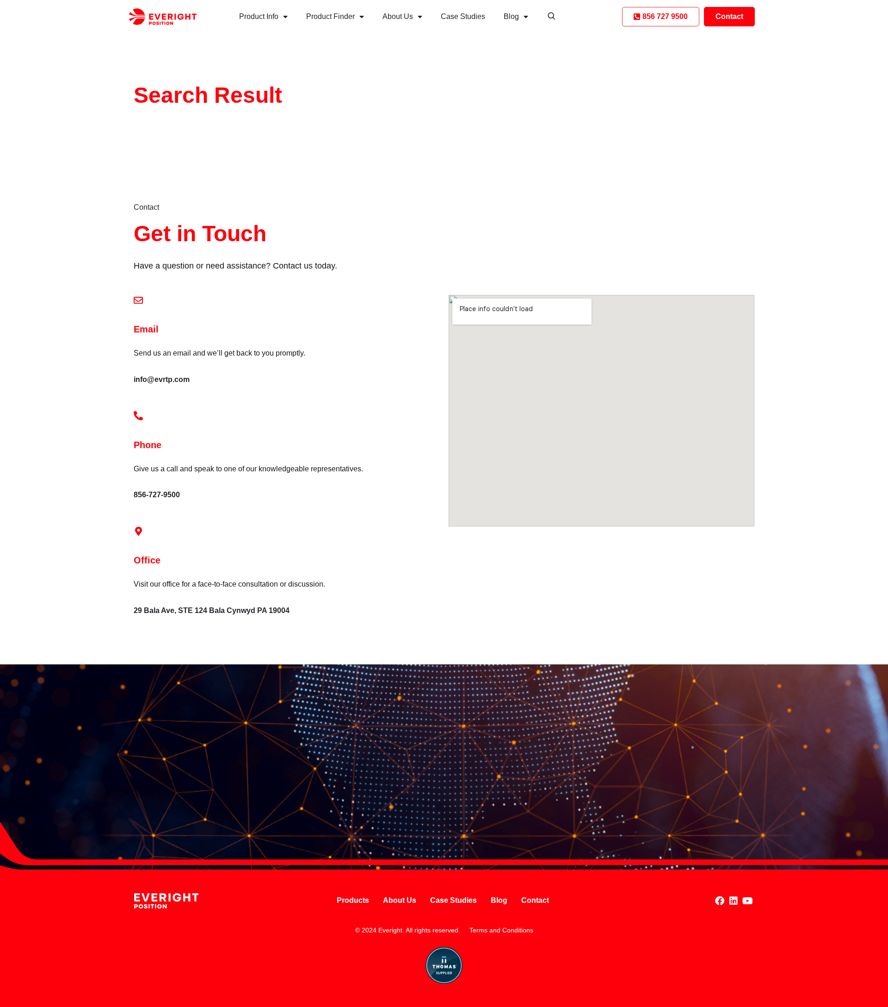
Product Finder (330, 16)
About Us (397, 16)
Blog (511, 16)
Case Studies (463, 16)
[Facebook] (719, 901)
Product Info (258, 16)
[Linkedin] (733, 901)
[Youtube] (747, 901)
